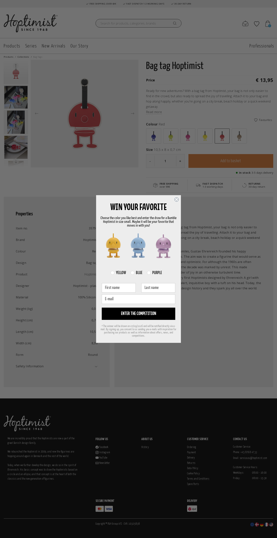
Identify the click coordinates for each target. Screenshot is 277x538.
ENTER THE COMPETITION (138, 313)
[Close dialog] (176, 199)
